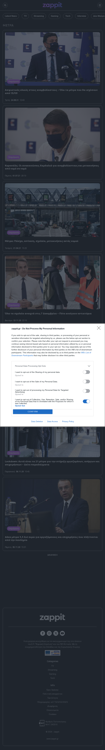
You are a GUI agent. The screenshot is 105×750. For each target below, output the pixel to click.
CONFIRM (33, 412)
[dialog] (52, 375)
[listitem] (52, 366)
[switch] (86, 372)
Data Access (52, 421)
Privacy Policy (68, 421)
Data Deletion (37, 421)
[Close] (99, 328)
